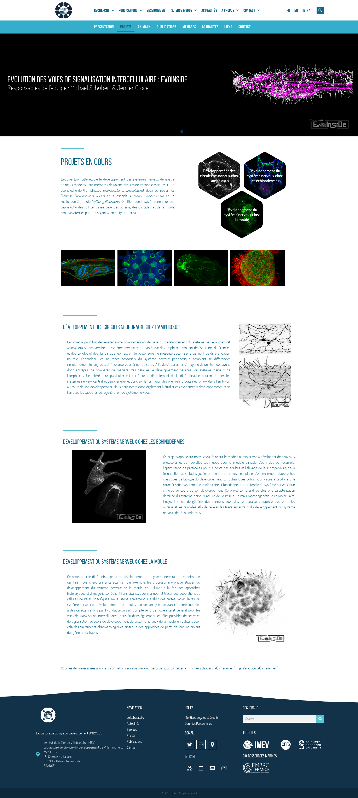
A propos (227, 10)
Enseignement (157, 10)
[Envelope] (201, 744)
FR (288, 10)
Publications (128, 10)
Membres (189, 26)
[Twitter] (189, 744)
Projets (126, 26)
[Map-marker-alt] (212, 744)
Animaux (144, 26)
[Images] (224, 768)
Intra (306, 10)
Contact (249, 10)
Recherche (102, 10)
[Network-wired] (189, 768)
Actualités (209, 10)
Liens (228, 26)
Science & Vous (181, 10)
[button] (320, 10)
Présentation (104, 26)
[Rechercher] (320, 719)
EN (296, 10)
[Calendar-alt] (201, 768)
